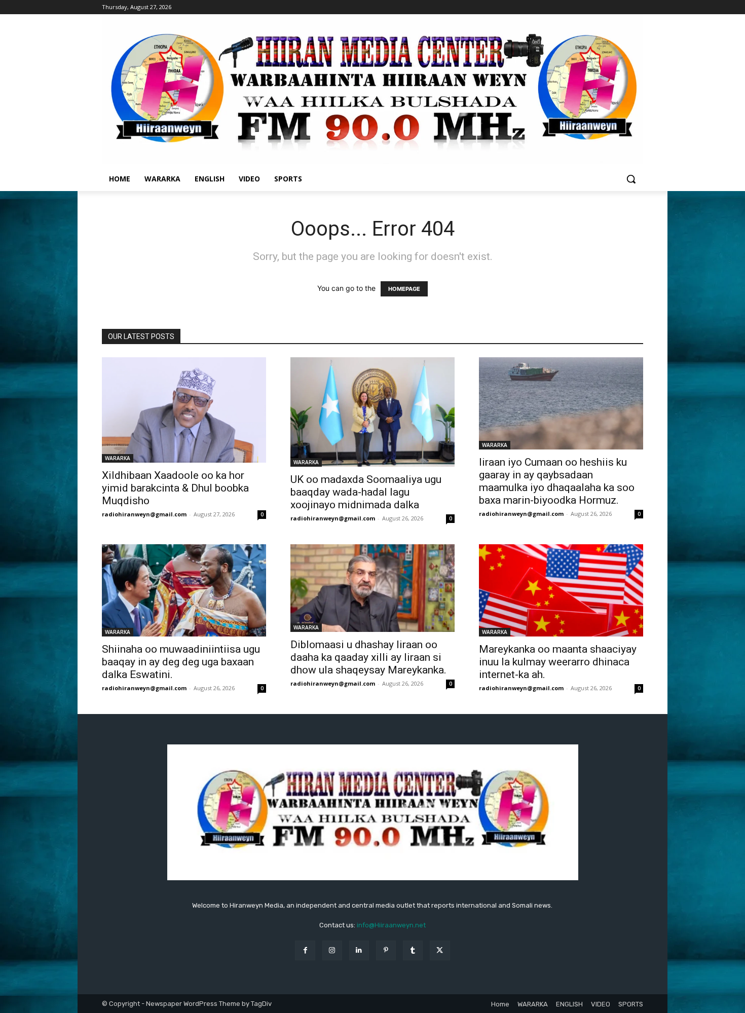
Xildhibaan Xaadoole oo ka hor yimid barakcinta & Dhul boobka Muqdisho (175, 488)
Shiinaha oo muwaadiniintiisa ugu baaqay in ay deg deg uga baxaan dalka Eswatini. (181, 662)
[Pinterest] (386, 950)
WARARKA (117, 458)
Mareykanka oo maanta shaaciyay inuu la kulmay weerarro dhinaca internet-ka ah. (558, 662)
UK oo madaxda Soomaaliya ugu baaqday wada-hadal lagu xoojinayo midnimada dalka (365, 492)
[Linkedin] (359, 950)
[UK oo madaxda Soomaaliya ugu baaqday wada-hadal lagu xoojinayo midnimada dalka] (372, 412)
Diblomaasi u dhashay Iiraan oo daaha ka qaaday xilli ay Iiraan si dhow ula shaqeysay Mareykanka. (368, 657)
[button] (631, 179)
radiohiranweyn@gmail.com (144, 514)
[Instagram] (332, 950)
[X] (440, 950)
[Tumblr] (413, 950)
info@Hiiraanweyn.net (391, 925)
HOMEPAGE (404, 288)
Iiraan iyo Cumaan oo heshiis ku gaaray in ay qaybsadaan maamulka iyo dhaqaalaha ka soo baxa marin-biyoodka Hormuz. (557, 481)
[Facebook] (305, 950)
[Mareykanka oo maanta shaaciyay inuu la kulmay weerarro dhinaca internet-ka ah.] (561, 590)
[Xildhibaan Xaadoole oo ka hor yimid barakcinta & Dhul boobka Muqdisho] (184, 410)
